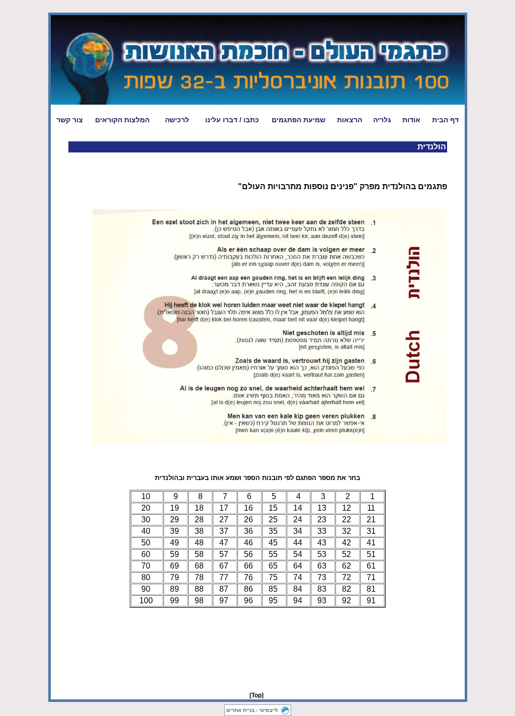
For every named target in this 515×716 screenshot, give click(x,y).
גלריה (382, 120)
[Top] (256, 695)
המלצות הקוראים (122, 120)
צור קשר (69, 120)
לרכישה (177, 120)
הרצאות (349, 120)
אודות (411, 120)
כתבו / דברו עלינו (232, 120)
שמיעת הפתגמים (298, 120)
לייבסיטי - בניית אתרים (252, 710)
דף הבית (445, 120)
